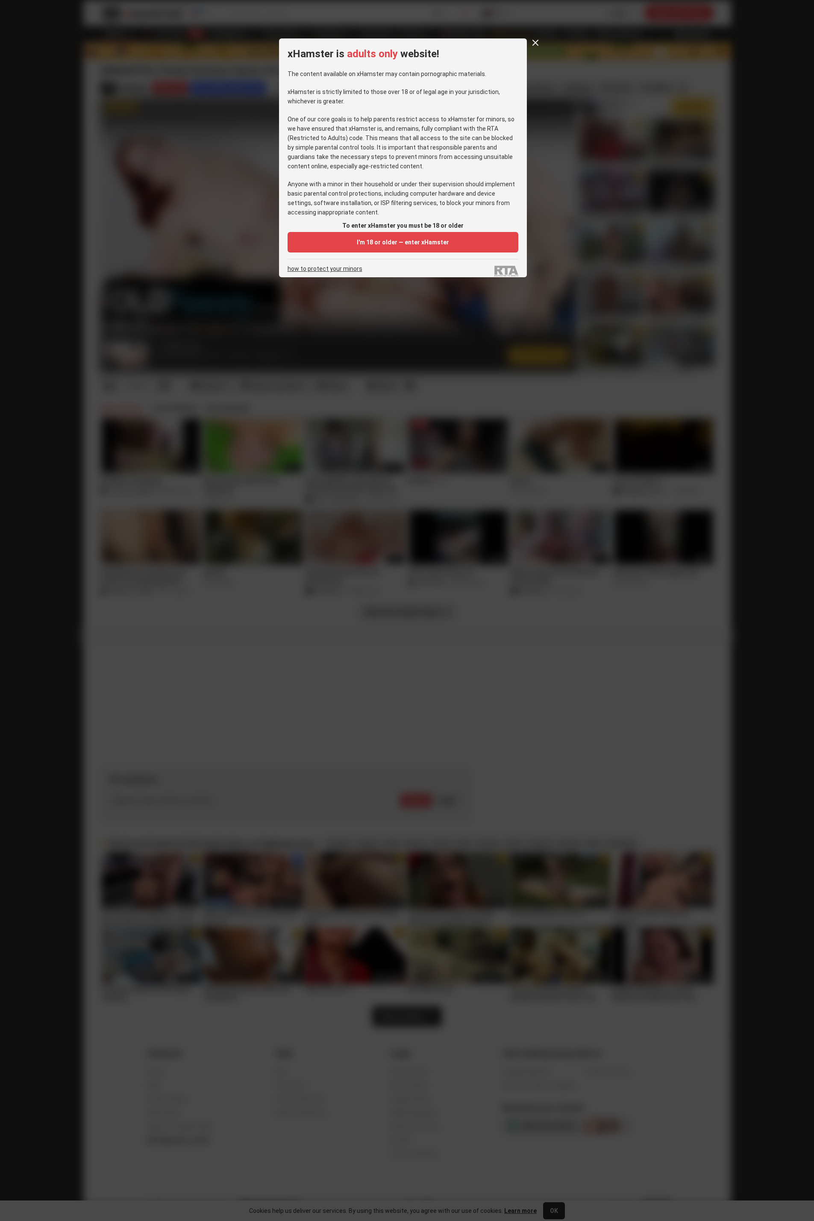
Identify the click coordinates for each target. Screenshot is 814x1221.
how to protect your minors (325, 269)
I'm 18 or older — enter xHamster (403, 242)
